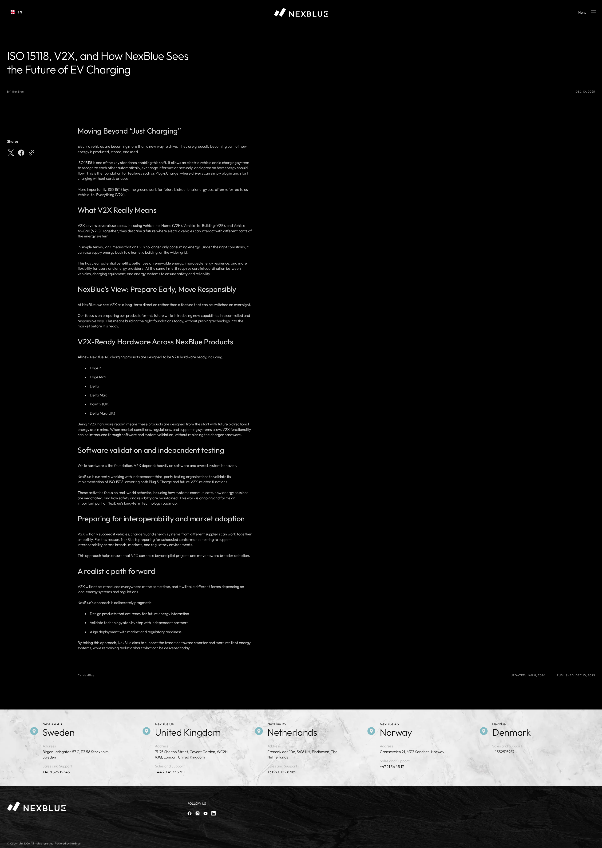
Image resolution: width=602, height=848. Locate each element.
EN (20, 12)
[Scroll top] (596, 842)
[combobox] (16, 12)
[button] (586, 12)
